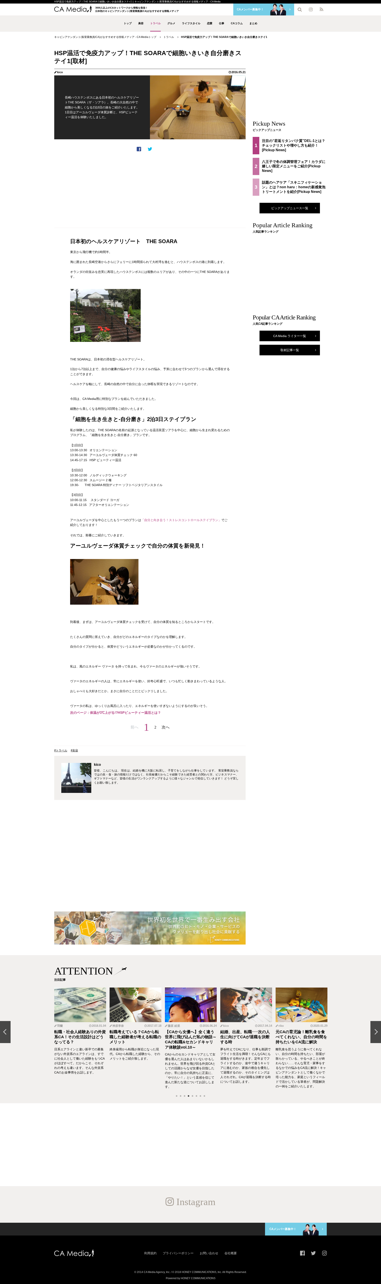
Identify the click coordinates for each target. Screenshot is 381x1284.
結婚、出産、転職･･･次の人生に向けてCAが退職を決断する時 (245, 1037)
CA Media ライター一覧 (289, 336)
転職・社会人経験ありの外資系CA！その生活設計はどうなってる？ (80, 1037)
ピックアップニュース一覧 (289, 208)
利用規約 (150, 1253)
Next (375, 1032)
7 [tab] (200, 1096)
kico (60, 72)
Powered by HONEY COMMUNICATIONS (190, 1278)
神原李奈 (118, 1025)
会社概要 (230, 1253)
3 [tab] (184, 1096)
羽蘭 (60, 1025)
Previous (5, 1032)
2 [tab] (180, 1096)
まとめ (253, 23)
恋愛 (209, 23)
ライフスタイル (191, 23)
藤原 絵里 (174, 1025)
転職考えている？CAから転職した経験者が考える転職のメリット (135, 1037)
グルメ (171, 23)
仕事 (221, 23)
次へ (166, 727)
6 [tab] (196, 1096)
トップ (128, 23)
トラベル (155, 23)
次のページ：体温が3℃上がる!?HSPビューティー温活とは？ (115, 712)
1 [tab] (176, 1096)
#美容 (74, 750)
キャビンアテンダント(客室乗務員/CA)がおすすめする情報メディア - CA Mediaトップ (105, 37)
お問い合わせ (209, 1253)
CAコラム (237, 23)
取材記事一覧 (289, 350)
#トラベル (60, 750)
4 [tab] (188, 1096)
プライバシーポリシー (178, 1253)
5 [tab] (192, 1096)
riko (281, 1025)
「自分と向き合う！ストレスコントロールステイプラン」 (181, 520)
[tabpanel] (80, 1038)
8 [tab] (204, 1096)
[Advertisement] (150, 190)
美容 (141, 23)
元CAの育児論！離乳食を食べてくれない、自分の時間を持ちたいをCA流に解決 (301, 1037)
